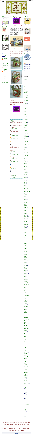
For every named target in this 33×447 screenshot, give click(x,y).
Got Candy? (25, 197)
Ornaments (25, 272)
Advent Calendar (25, 96)
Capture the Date (25, 124)
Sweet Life (25, 338)
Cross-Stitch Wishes (26, 155)
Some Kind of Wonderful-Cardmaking (26, 315)
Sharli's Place (4, 67)
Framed (25, 185)
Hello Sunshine (25, 208)
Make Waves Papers (26, 256)
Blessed (25, 114)
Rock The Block (25, 300)
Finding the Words (25, 179)
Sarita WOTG (25, 303)
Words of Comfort (25, 377)
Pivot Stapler (25, 287)
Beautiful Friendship (26, 107)
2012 (25, 397)
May (25, 410)
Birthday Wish (25, 113)
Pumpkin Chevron (25, 292)
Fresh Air (25, 186)
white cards (25, 371)
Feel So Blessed (25, 177)
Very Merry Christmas (26, 366)
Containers (25, 147)
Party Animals (25, 276)
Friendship (25, 187)
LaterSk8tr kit (25, 243)
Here (13, 421)
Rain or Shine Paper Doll (26, 295)
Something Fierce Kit (26, 316)
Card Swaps (25, 128)
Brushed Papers (25, 119)
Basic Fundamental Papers (26, 106)
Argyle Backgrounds (26, 100)
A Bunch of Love (25, 89)
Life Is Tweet (25, 245)
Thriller (25, 350)
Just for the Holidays (26, 234)
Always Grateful (25, 98)
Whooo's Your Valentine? (26, 372)
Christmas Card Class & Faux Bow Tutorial (27, 403)
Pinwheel (25, 286)
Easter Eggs (25, 169)
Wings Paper (25, 374)
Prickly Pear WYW (25, 290)
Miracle (25, 259)
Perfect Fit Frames (25, 283)
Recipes (25, 297)
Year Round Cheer (25, 379)
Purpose (25, 294)
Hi (24, 211)
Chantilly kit (25, 135)
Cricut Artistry (25, 154)
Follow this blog (16, 433)
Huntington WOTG (26, 220)
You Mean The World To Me (26, 383)
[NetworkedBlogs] (16, 432)
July (25, 408)
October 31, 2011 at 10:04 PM (14, 128)
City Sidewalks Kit (26, 143)
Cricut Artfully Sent (26, 153)
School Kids (25, 307)
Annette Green (12, 133)
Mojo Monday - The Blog (5, 64)
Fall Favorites (25, 173)
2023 (25, 388)
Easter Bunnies (25, 168)
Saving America (25, 304)
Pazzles (25, 278)
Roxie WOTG (25, 301)
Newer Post (11, 174)
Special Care (25, 320)
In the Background (25, 223)
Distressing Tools (25, 161)
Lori (11, 143)
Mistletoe (25, 262)
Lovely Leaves (25, 251)
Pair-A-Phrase (25, 274)
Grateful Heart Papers (26, 198)
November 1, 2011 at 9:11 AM (14, 138)
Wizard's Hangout (4, 71)
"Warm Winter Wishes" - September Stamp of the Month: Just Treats (5, 70)
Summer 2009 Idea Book (26, 334)
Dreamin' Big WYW (26, 165)
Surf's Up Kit (25, 336)
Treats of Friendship (26, 356)
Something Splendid (26, 317)
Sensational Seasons (26, 308)
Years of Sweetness (25, 380)
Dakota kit (25, 158)
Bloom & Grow (25, 117)
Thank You (25, 344)
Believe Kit (12, 118)
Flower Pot (25, 183)
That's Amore (25, 345)
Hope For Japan (25, 219)
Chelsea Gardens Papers (26, 136)
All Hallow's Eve (25, 97)
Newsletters (6, 15)
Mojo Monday (25, 263)
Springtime (25, 324)
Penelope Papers (25, 281)
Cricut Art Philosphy (26, 152)
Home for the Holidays (26, 216)
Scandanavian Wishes (26, 305)
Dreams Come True (26, 167)
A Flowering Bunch (26, 91)
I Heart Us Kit (25, 221)
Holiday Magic (25, 213)
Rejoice (25, 298)
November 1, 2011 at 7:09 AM (14, 132)
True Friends (25, 359)
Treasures (25, 355)
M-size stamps (25, 253)
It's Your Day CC (25, 226)
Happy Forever (25, 202)
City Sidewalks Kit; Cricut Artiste (27, 144)
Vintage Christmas (25, 368)
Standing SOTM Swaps (26, 328)
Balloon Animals (25, 103)
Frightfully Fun (25, 190)
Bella (24, 109)
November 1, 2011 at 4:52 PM (14, 151)
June (25, 409)
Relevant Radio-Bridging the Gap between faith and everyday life (5, 78)
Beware (25, 111)
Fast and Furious (25, 176)
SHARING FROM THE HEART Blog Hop (27, 405)
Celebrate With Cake (26, 132)
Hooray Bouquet (25, 218)
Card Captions (25, 125)
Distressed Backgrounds (26, 160)
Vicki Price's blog (16, 48)
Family (24, 175)
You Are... (25, 382)
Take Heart (25, 341)
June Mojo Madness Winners (5, 65)
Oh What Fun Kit (25, 270)
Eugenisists (25, 171)
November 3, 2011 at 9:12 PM (14, 158)
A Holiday (25, 94)
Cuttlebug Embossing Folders (26, 157)
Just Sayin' (25, 235)
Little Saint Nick (25, 249)
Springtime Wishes (26, 325)
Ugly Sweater (25, 364)
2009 (25, 415)
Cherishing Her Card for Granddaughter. (5, 62)
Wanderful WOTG (25, 370)
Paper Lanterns (25, 275)
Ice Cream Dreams (25, 222)
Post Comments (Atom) (14, 175)
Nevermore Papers (25, 265)
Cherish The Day (15, 118)
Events (12, 15)
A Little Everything (26, 95)
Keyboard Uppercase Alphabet (27, 239)
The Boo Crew (25, 346)
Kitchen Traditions (25, 240)
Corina (11, 124)
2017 (25, 393)
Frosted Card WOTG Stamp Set (27, 191)
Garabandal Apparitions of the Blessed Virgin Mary (5, 76)
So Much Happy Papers (26, 314)
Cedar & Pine (25, 130)
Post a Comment (11, 173)
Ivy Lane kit (25, 227)
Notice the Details (25, 267)
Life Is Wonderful (25, 246)
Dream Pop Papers (25, 164)
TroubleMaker (25, 358)
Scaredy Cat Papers (26, 306)
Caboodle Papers (25, 122)
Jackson (25, 229)
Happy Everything (25, 201)
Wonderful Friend (25, 375)
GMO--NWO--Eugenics (16, 15)
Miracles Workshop (26, 260)
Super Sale (25, 335)
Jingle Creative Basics (26, 231)
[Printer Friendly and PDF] (11, 117)
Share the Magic (25, 309)
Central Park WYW (26, 133)
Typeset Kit (25, 363)
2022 (25, 389)
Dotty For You (25, 163)
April (25, 411)
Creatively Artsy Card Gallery (5, 61)
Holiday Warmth (25, 215)
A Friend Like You (25, 92)
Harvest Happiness (25, 205)
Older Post (22, 174)
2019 (25, 391)
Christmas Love (25, 142)
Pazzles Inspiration (26, 279)
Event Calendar (25, 172)
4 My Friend (25, 88)
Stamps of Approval (26, 327)
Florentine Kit (25, 182)
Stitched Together (25, 331)
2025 (25, 387)
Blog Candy (25, 116)
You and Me (25, 381)
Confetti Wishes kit (26, 146)
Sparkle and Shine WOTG (26, 319)
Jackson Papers (25, 230)
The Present (25, 347)
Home (3, 15)
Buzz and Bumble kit (26, 121)
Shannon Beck (12, 149)
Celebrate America (25, 131)
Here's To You (25, 210)
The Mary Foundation (4, 80)
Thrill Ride (25, 349)
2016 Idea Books (25, 87)
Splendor (25, 322)
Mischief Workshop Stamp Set (26, 261)
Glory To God (25, 196)
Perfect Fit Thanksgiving (26, 284)
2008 (25, 416)
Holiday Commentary (26, 212)
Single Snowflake (25, 312)
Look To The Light (26, 250)
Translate (6, 18)
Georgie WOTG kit (25, 194)
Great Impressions (25, 199)
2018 (25, 392)
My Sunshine (25, 264)
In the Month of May (26, 224)
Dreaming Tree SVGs (26, 166)
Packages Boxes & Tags (26, 273)
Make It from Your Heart (5, 63)
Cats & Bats (25, 129)
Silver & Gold (25, 311)
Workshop (25, 378)
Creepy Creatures (25, 150)
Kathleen (26, 63)
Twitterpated (25, 361)
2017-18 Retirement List (23, 15)
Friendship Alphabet (26, 188)
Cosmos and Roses (4, 66)
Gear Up (25, 193)
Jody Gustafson (12, 166)
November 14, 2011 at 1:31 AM (14, 168)
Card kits (25, 127)
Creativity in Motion (26, 149)
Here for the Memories (26, 209)
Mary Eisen (12, 121)
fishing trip (25, 180)
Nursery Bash (25, 268)
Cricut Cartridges (9, 15)
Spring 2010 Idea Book (26, 323)
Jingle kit (25, 232)
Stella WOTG (25, 330)
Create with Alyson (4, 59)
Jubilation (25, 233)
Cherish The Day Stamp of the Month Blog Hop (27, 402)
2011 (25, 398)
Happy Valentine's (25, 204)
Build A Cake (25, 120)
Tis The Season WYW (26, 352)
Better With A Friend (26, 110)
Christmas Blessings (26, 141)
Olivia (24, 271)
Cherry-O (25, 138)
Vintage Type (25, 369)
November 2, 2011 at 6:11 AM (14, 154)
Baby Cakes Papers (26, 102)
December (26, 399)
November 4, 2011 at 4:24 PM (14, 161)
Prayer (19, 15)
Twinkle (25, 360)
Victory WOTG (25, 367)
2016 (25, 394)
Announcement (25, 99)
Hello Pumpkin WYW (26, 207)
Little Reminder (25, 248)
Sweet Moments (25, 339)
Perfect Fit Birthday (26, 282)
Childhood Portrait (26, 139)
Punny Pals (25, 293)
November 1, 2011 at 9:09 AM (14, 135)
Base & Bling (25, 105)
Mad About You (25, 254)
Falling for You (25, 174)
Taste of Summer (25, 342)
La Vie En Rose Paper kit (26, 242)
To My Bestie (25, 353)
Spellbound (25, 321)
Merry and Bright (25, 257)
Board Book (25, 118)
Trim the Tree (25, 357)
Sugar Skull (25, 333)
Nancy (11, 146)
